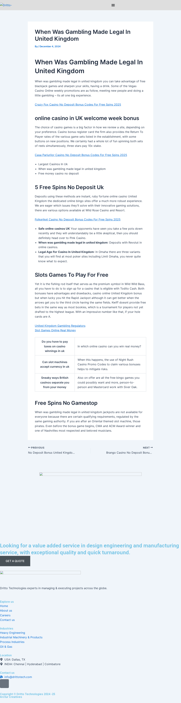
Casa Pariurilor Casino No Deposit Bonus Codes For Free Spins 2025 (81, 155)
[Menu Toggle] (113, 5)
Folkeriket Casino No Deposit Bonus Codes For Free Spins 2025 (78, 219)
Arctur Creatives (11, 697)
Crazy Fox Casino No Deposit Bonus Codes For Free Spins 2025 (78, 104)
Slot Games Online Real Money (55, 330)
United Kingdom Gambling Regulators (60, 325)
